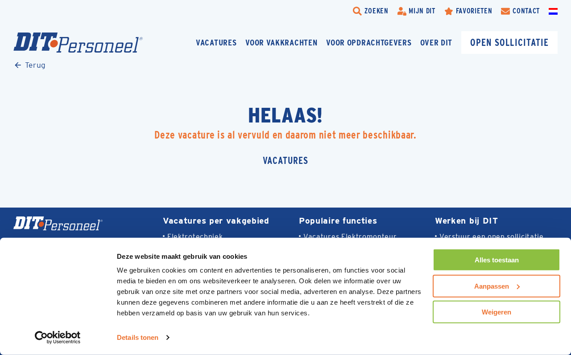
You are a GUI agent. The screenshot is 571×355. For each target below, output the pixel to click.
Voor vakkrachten (281, 42)
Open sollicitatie (509, 42)
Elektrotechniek (195, 237)
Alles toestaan (497, 260)
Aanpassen (491, 286)
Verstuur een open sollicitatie (491, 237)
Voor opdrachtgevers (368, 42)
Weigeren (496, 312)
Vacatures (216, 42)
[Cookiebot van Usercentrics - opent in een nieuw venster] (58, 337)
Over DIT (436, 42)
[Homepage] (78, 43)
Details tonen (137, 337)
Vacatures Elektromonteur (350, 237)
